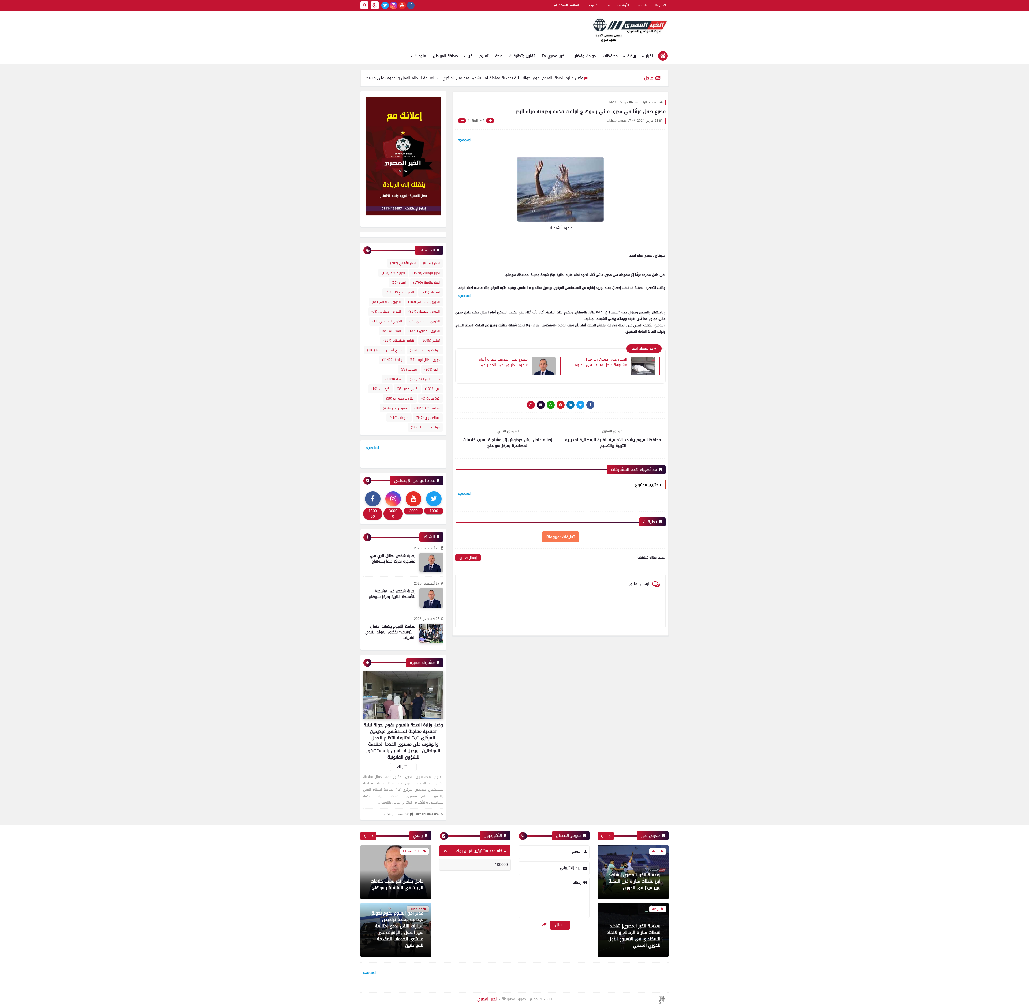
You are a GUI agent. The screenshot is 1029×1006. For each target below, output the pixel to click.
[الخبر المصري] (628, 29)
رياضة (631, 56)
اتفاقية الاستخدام (566, 5)
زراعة (432, 369)
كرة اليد (380, 389)
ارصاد (399, 283)
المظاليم (391, 331)
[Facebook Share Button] (590, 405)
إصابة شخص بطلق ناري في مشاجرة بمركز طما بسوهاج (392, 558)
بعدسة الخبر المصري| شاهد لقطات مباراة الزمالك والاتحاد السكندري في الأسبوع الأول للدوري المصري (634, 878)
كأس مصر (407, 389)
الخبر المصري (487, 999)
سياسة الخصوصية (598, 5)
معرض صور (395, 408)
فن (470, 56)
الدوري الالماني (386, 302)
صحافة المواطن (445, 56)
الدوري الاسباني (424, 302)
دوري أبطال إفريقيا (384, 350)
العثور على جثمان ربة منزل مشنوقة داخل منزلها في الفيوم (601, 362)
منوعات (420, 56)
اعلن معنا (642, 5)
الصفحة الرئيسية (646, 102)
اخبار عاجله (393, 273)
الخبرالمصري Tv (554, 56)
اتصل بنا (660, 5)
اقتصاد (431, 292)
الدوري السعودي (424, 321)
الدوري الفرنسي (387, 321)
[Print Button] (531, 405)
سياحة (409, 369)
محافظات (610, 56)
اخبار (649, 56)
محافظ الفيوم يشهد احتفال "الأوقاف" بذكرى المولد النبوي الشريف (390, 632)
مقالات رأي (428, 418)
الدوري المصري (424, 331)
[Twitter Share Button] (580, 405)
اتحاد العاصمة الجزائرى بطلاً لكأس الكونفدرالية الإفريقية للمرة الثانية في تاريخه (634, 938)
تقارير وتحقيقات (522, 56)
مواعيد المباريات (425, 427)
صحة (498, 56)
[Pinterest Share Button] (570, 405)
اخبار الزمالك (426, 273)
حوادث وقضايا (584, 56)
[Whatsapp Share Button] (551, 405)
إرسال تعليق (468, 558)
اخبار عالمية (426, 283)
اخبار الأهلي (403, 263)
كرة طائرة (430, 398)
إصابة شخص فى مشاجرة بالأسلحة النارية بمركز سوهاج (392, 593)
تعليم (483, 56)
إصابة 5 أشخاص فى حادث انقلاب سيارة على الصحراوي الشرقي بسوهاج (397, 909)
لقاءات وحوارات (400, 398)
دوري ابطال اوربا (425, 360)
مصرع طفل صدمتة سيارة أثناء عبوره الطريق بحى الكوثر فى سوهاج (503, 362)
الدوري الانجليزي (424, 312)
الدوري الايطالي (386, 312)
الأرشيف (623, 5)
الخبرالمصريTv (400, 292)
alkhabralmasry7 (427, 814)
